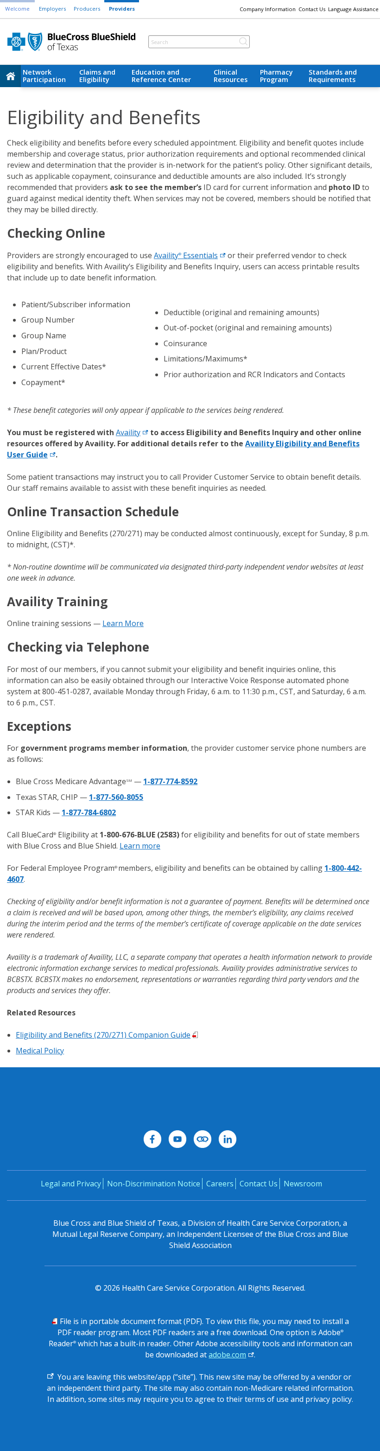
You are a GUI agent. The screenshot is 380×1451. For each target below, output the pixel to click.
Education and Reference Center (161, 76)
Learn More (123, 623)
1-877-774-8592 (170, 781)
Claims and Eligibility (97, 76)
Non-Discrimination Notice (153, 1184)
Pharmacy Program (276, 76)
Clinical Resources (230, 76)
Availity (128, 432)
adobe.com (227, 1355)
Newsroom (303, 1184)
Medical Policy (40, 1050)
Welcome (17, 8)
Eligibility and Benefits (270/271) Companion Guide (103, 1035)
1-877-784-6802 (89, 812)
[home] (10, 76)
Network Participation (44, 76)
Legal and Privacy (71, 1184)
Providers (122, 8)
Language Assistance (353, 9)
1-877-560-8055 (116, 797)
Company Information (268, 9)
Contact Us (311, 9)
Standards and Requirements (333, 76)
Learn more (140, 846)
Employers (52, 8)
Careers (220, 1184)
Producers (87, 8)
